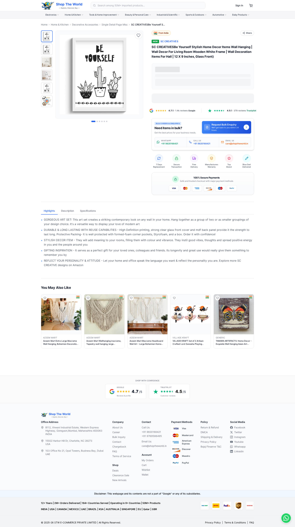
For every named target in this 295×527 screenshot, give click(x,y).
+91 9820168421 (151, 431)
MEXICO (74, 509)
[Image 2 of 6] (97, 121)
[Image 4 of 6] (102, 121)
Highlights (49, 210)
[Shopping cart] (251, 5)
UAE (83, 509)
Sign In (239, 5)
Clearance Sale (120, 475)
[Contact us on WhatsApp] (286, 518)
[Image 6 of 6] (106, 121)
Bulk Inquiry (118, 437)
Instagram (239, 437)
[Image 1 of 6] (93, 121)
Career (116, 432)
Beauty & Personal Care (137, 14)
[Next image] (139, 74)
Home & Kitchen (73, 14)
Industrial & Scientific (167, 14)
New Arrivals (119, 480)
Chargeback (119, 446)
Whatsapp (240, 446)
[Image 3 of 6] (99, 121)
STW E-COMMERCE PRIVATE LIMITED (75, 522)
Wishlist (146, 469)
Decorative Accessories (85, 24)
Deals (115, 470)
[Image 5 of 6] (104, 121)
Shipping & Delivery (211, 437)
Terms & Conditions (235, 522)
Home (44, 24)
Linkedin (239, 451)
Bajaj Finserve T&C (211, 446)
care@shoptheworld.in (154, 445)
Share (249, 33)
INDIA (44, 509)
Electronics (51, 14)
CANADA (62, 509)
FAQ (114, 451)
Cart (144, 465)
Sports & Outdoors (195, 14)
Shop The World (69, 4)
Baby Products (239, 14)
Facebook (239, 427)
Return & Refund (210, 427)
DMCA (204, 432)
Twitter (238, 432)
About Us (117, 427)
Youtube (238, 441)
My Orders (147, 460)
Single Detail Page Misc (115, 24)
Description (67, 210)
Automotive (218, 14)
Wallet (145, 474)
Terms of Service (121, 456)
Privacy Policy (208, 441)
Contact (116, 441)
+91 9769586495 (152, 435)
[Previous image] (60, 74)
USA (52, 509)
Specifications (88, 210)
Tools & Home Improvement (103, 14)
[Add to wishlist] (138, 35)
